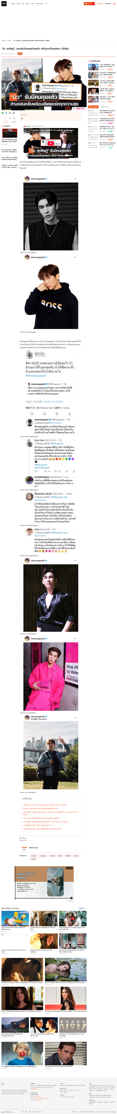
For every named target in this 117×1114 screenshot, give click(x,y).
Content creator (64, 1097)
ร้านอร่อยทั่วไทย (92, 1102)
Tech (110, 147)
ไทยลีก (108, 1097)
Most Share (104, 107)
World (61, 1090)
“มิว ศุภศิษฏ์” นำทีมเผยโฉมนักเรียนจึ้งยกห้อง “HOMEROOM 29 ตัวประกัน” (46, 822)
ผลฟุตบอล (91, 1095)
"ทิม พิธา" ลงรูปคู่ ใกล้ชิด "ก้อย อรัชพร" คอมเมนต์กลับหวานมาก (107, 82)
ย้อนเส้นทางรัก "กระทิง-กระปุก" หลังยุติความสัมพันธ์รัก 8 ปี (40, 809)
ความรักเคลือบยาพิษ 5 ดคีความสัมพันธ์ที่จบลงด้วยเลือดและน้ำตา (42, 829)
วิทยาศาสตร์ (91, 1087)
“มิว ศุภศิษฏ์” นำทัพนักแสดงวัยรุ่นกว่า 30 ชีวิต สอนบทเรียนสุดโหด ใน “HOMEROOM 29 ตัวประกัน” (50, 813)
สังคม (107, 1085)
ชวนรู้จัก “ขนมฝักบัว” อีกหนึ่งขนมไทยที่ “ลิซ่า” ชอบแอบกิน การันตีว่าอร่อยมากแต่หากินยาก (9, 166)
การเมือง (112, 1085)
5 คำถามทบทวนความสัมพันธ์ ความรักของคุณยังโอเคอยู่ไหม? (41, 818)
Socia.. (110, 139)
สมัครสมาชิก (108, 4)
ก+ (14, 118)
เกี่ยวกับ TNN (75, 1112)
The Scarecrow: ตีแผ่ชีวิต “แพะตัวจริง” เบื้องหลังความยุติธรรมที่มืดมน (9, 151)
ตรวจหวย (112, 1102)
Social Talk (98, 1087)
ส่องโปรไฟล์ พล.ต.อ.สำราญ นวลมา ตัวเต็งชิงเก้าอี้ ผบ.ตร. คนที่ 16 (107, 112)
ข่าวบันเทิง (33, 859)
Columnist (71, 1097)
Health (70, 1090)
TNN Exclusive (102, 1085)
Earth (110, 131)
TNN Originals (63, 1092)
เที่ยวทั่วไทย (99, 1102)
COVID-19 (91, 1090)
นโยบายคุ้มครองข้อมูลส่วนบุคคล (87, 1112)
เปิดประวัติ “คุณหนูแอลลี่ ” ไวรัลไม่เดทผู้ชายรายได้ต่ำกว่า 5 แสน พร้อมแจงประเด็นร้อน (108, 136)
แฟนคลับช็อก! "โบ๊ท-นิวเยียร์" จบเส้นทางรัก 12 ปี (37, 825)
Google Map (34, 1089)
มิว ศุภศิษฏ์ (52, 856)
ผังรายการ (83, 1085)
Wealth (66, 1090)
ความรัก (60, 856)
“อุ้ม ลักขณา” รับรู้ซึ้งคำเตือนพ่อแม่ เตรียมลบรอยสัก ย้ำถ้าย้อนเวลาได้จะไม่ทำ (108, 74)
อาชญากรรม (104, 1087)
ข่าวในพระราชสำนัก (93, 1085)
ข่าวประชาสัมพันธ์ (99, 1090)
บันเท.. (110, 69)
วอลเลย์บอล (92, 1097)
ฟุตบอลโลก (104, 1097)
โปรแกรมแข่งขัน (98, 1095)
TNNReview (106, 1102)
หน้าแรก (3, 40)
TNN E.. (110, 115)
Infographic (106, 1089)
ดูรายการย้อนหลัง (69, 1085)
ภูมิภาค (113, 1087)
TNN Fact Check (98, 1089)
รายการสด (62, 1085)
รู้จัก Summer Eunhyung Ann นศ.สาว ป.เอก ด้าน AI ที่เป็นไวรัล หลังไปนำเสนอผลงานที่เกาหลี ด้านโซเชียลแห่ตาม (107, 144)
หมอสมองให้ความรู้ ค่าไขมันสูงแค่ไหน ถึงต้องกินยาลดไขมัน (107, 120)
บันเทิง (9, 40)
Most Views (93, 107)
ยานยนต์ (91, 1089)
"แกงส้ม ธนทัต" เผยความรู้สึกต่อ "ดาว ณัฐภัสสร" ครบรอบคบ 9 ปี (107, 90)
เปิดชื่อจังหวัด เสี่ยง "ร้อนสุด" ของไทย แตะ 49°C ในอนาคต (107, 128)
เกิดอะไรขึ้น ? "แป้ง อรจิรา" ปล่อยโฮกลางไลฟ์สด (108, 98)
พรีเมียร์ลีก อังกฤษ (107, 1095)
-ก (5, 118)
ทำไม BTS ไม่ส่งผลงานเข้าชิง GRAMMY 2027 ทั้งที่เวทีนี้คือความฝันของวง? (9, 140)
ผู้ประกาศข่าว (77, 1085)
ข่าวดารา (76, 856)
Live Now (90, 4)
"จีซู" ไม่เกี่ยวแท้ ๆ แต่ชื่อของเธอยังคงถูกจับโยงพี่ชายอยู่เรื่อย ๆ (9, 158)
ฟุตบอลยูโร (98, 1097)
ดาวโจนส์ (111, 1089)
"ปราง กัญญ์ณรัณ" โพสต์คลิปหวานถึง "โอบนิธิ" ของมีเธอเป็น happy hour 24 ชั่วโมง (107, 66)
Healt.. (110, 123)
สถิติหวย (91, 1104)
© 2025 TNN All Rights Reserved (104, 1112)
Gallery (105, 1090)
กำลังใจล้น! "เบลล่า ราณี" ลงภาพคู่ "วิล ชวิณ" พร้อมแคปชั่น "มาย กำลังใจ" (45, 805)
